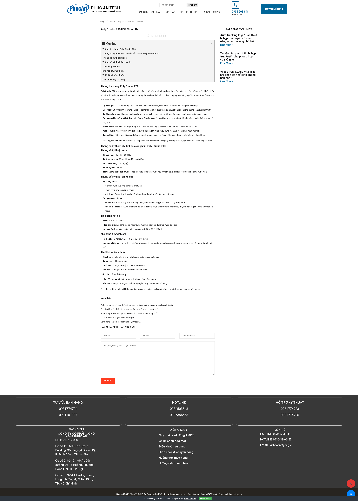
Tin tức (206, 12)
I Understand (205, 499)
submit (107, 381)
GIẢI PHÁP (170, 12)
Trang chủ (103, 21)
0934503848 (211, 494)
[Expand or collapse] (211, 43)
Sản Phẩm (155, 12)
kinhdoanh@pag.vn (233, 494)
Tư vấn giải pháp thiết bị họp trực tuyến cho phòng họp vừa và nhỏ (129, 309)
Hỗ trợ (184, 12)
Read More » (226, 44)
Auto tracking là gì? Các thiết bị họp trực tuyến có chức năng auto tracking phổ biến (137, 305)
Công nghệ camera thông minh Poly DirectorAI (121, 322)
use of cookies (190, 498)
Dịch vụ (216, 12)
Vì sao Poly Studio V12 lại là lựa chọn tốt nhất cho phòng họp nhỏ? (129, 313)
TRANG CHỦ (142, 12)
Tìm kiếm (192, 4)
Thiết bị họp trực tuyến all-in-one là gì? (117, 317)
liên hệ (193, 12)
